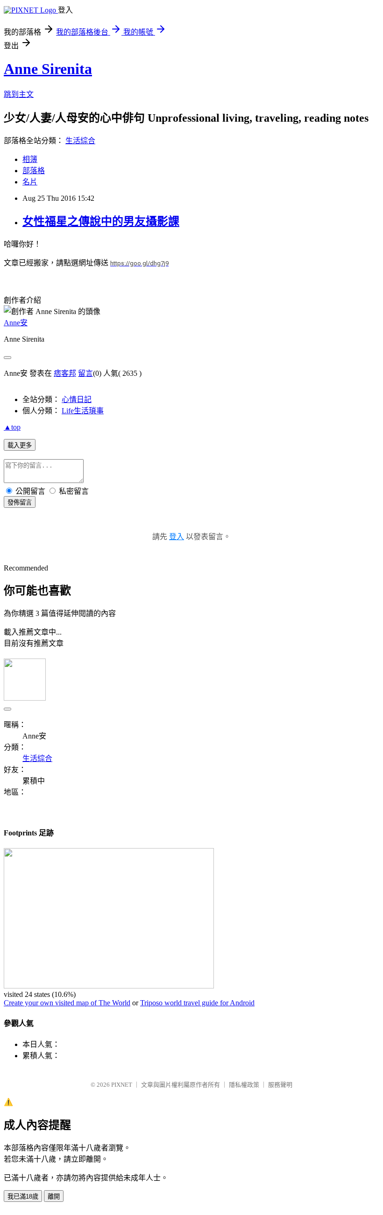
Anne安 (16, 323)
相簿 (29, 159)
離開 (54, 1196)
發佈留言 (19, 502)
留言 (85, 373)
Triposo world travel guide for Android (197, 1003)
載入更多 (19, 445)
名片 (29, 182)
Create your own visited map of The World (67, 1003)
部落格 (33, 171)
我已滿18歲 (22, 1196)
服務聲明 (280, 1084)
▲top (12, 427)
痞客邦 (65, 373)
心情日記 (77, 399)
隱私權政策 (244, 1084)
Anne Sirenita (48, 68)
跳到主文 (19, 94)
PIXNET (121, 1084)
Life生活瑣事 (83, 411)
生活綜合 (80, 141)
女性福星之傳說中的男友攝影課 (100, 221)
